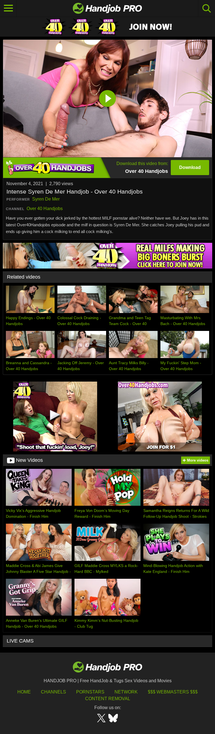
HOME (24, 692)
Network (126, 692)
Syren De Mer (46, 199)
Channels (53, 692)
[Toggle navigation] (8, 8)
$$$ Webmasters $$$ (173, 692)
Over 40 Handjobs (45, 208)
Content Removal (107, 698)
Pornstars (90, 692)
